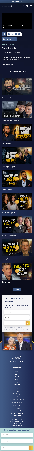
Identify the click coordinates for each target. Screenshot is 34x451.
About (17, 388)
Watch (17, 371)
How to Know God (16, 362)
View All (17, 290)
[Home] (7, 6)
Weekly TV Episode (8, 45)
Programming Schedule (17, 399)
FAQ (17, 397)
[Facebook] (9, 34)
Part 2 (12, 65)
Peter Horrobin (19, 52)
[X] (12, 34)
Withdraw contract (17, 414)
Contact (17, 408)
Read (17, 377)
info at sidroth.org (17, 426)
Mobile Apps (17, 394)
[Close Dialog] (32, 429)
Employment (17, 411)
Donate (17, 391)
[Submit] (28, 323)
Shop (17, 380)
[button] (32, 1)
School (17, 382)
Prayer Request (9, 39)
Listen (17, 374)
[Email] (19, 34)
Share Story (17, 405)
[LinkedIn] (16, 34)
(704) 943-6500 (17, 423)
